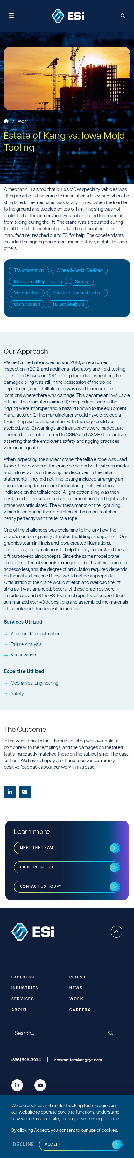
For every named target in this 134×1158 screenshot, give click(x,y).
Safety (82, 281)
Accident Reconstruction (77, 293)
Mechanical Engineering (38, 281)
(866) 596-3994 (26, 1060)
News (76, 988)
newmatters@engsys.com (78, 1060)
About (19, 1010)
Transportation (29, 270)
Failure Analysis (68, 304)
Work (23, 121)
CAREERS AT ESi (37, 867)
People (78, 977)
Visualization (26, 293)
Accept (53, 1144)
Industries (25, 988)
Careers (80, 1010)
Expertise (23, 977)
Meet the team (36, 848)
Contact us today (41, 887)
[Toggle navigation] (12, 16)
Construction (27, 304)
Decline (23, 1144)
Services (22, 999)
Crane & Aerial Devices (79, 270)
